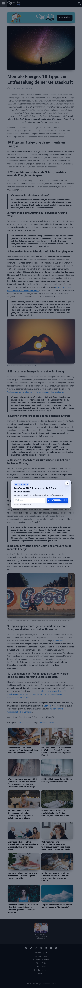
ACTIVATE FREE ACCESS (57, 500)
